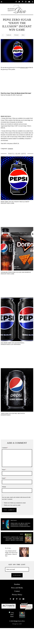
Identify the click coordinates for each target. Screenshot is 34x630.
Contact (17, 591)
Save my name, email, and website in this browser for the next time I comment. (16, 498)
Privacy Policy (17, 595)
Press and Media (17, 588)
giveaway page (24, 67)
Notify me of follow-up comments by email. (15, 502)
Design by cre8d (17, 624)
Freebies (17, 584)
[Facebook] (16, 1)
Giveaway (10, 148)
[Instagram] (25, 1)
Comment (5, 447)
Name (4, 469)
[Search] (32, 1)
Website (4, 486)
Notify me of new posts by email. (12, 505)
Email (4, 478)
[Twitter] (19, 1)
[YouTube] (29, 1)
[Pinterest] (22, 1)
